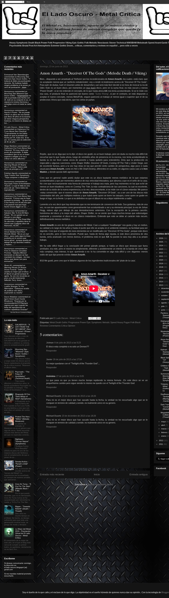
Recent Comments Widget (23, 312)
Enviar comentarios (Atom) (100, 484)
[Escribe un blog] (92, 318)
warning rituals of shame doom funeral (15, 166)
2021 (161, 256)
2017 (161, 271)
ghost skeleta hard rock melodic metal (14, 233)
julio (163, 306)
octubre (164, 295)
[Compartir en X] (94, 318)
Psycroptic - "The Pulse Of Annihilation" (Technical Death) (22, 375)
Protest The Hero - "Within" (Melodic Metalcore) (23, 419)
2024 (161, 245)
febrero (164, 432)
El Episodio (164, 149)
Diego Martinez (10, 146)
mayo (163, 422)
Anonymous (9, 91)
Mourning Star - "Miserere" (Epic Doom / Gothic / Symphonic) (22, 352)
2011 (161, 444)
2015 (161, 278)
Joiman (50, 343)
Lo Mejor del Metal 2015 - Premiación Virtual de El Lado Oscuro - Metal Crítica (23, 533)
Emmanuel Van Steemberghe (16, 75)
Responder (51, 351)
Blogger (165, 592)
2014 (161, 282)
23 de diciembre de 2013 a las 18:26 (79, 396)
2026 (161, 238)
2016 (161, 274)
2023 (161, 249)
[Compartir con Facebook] (97, 318)
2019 (161, 263)
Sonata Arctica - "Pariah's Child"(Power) (21, 464)
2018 (161, 267)
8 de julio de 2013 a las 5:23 (67, 343)
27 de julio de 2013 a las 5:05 (70, 376)
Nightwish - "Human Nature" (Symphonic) (22, 441)
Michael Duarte (53, 396)
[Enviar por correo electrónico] (89, 318)
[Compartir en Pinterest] (99, 318)
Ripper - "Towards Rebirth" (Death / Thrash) (22, 508)
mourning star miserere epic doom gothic (16, 78)
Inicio (97, 474)
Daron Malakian (10, 297)
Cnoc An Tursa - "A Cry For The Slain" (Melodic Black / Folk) (23, 487)
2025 (161, 242)
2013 (161, 285)
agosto (164, 303)
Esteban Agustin (11, 173)
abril (163, 425)
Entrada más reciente (52, 474)
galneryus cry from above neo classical (16, 130)
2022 (161, 253)
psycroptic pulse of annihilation (17, 184)
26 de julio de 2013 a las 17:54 (67, 359)
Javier (49, 359)
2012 (161, 440)
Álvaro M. (8, 265)
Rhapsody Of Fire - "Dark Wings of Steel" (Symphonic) (23, 396)
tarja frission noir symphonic (16, 175)
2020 (161, 260)
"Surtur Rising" (101, 94)
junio (163, 310)
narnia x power (10, 112)
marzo (164, 429)
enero (164, 436)
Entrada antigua (139, 474)
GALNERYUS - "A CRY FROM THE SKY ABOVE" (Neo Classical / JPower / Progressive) (23, 329)
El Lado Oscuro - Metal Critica (16, 127)
